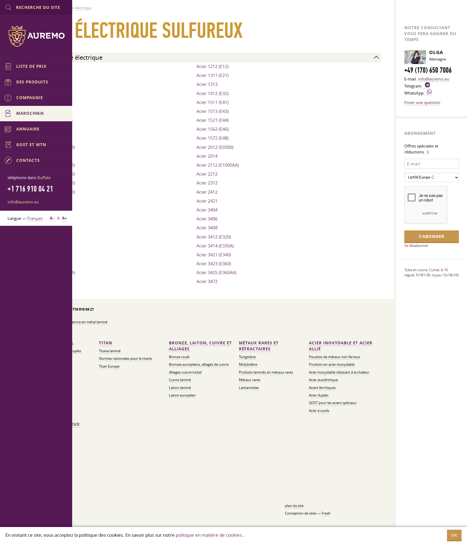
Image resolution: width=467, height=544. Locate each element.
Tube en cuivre (416, 269)
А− (52, 218)
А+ (64, 218)
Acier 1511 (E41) (212, 102)
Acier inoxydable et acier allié (340, 346)
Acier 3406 (207, 219)
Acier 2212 (207, 174)
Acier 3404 (207, 210)
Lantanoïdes (249, 387)
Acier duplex (319, 395)
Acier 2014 (207, 156)
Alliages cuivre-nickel (185, 372)
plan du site (294, 505)
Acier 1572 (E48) (212, 138)
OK (454, 535)
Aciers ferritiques (322, 387)
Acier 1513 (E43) (212, 111)
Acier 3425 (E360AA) (216, 273)
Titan (105, 343)
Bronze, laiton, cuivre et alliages (200, 346)
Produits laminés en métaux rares (266, 372)
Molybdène (248, 364)
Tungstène (247, 357)
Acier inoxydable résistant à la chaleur (339, 372)
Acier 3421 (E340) (213, 255)
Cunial (434, 269)
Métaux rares (249, 380)
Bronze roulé (179, 357)
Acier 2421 (207, 201)
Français (35, 218)
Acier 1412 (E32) (212, 93)
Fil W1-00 (423, 275)
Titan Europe (109, 366)
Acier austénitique (323, 380)
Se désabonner (416, 245)
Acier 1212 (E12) (212, 66)
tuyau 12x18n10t (445, 275)
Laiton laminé (180, 387)
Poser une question (422, 102)
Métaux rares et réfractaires (259, 346)
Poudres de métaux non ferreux (334, 357)
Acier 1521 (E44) (212, 120)
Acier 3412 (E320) (213, 237)
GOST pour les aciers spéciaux (332, 403)
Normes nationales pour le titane (125, 358)
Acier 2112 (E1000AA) (217, 165)
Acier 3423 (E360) (213, 264)
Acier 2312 (207, 183)
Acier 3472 (207, 281)
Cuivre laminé (180, 380)
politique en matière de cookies (209, 535)
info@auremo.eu (23, 201)
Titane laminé (110, 351)
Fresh (326, 513)
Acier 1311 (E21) (212, 75)
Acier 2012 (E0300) (215, 147)
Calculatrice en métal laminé (84, 322)
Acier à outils (319, 410)
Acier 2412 (207, 192)
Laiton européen (182, 395)
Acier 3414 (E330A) (215, 246)
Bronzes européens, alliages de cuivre (199, 364)
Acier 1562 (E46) (212, 129)
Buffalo (44, 177)
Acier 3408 (207, 228)
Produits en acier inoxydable (332, 364)
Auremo (36, 36)
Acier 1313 (207, 84)
